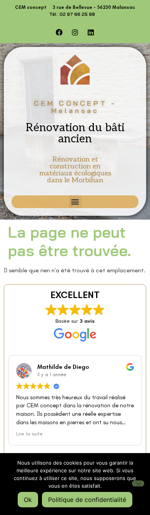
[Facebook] (59, 32)
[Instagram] (75, 32)
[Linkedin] (91, 32)
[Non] (138, 483)
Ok (28, 499)
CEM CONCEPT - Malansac (75, 107)
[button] (75, 201)
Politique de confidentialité (87, 499)
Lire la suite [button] (29, 433)
